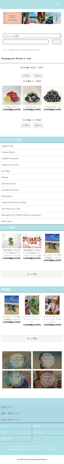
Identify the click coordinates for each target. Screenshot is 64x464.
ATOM (54, 449)
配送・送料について (37, 446)
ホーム (5, 50)
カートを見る (38, 432)
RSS (48, 449)
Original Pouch (15, 50)
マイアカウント (7, 426)
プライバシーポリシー (35, 449)
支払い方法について (21, 446)
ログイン (4, 432)
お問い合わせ (6, 438)
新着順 (40, 68)
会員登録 (36, 426)
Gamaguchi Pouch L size (30, 50)
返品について (51, 446)
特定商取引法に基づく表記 (17, 449)
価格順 (33, 68)
